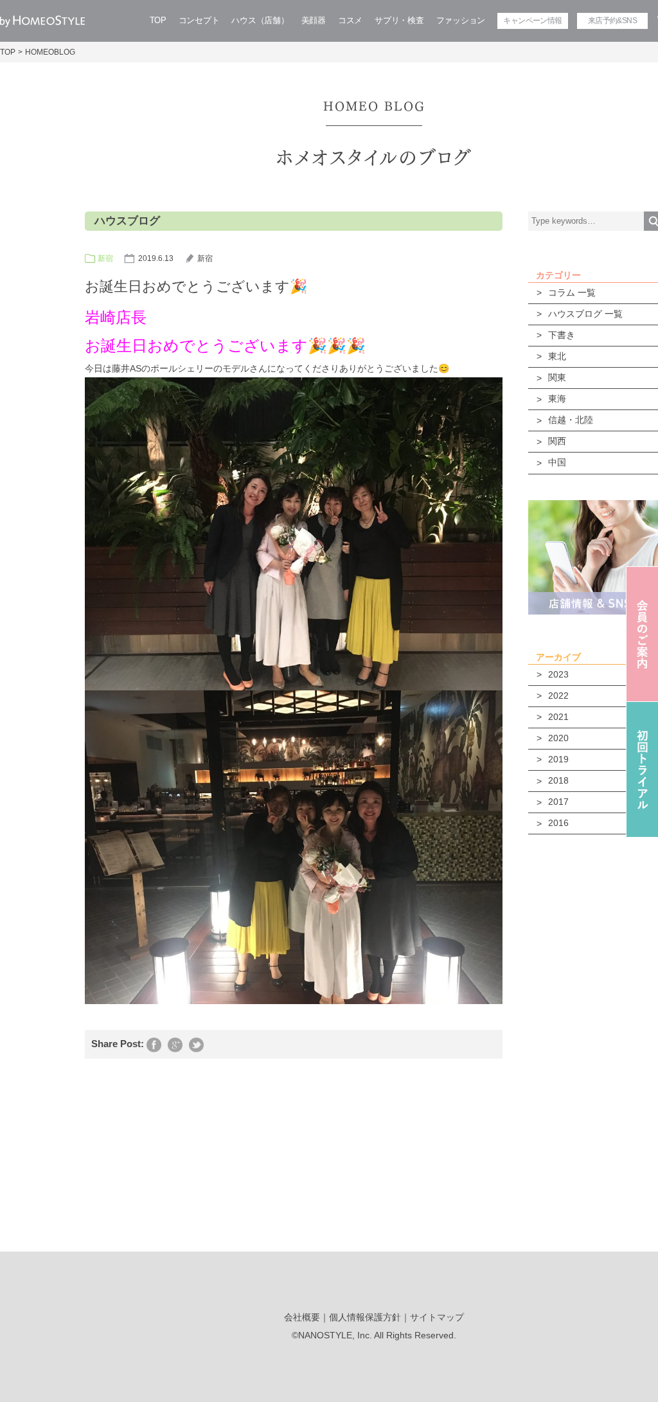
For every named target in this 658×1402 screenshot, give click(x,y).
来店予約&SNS (612, 20)
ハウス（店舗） (260, 20)
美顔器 (313, 20)
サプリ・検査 (399, 20)
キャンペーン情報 (532, 20)
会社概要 (302, 1317)
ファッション (460, 20)
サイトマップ (437, 1317)
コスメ (350, 20)
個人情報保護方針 (365, 1317)
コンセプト (199, 20)
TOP (158, 20)
